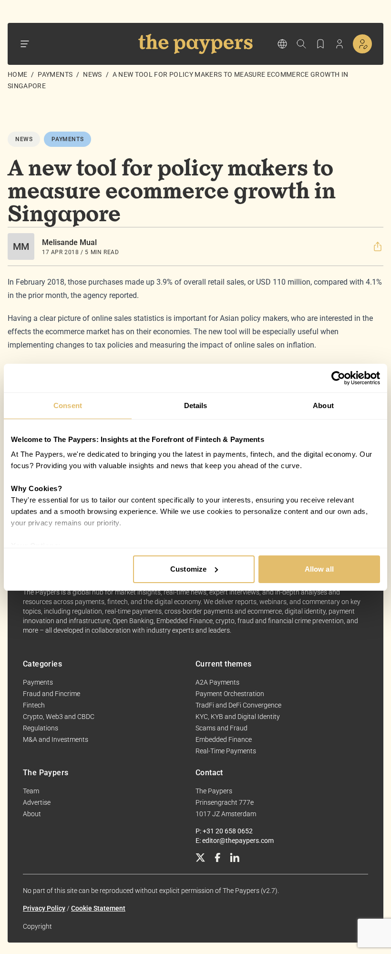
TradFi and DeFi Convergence (238, 705)
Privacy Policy (44, 908)
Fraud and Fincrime (51, 694)
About (32, 814)
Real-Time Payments (226, 751)
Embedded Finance (224, 739)
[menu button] (25, 44)
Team (31, 791)
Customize (188, 569)
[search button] (301, 44)
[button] (377, 246)
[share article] (377, 246)
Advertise (37, 802)
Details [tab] (195, 405)
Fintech (34, 705)
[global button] (282, 44)
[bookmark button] (320, 44)
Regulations (40, 728)
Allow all (319, 569)
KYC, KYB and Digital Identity (238, 716)
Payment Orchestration (230, 694)
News (92, 74)
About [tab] (323, 405)
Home (17, 74)
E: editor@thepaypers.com (235, 840)
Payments (55, 74)
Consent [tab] (67, 405)
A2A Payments (217, 682)
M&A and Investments (55, 739)
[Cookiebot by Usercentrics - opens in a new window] (338, 378)
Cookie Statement (98, 908)
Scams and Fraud (221, 728)
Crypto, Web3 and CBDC (58, 716)
